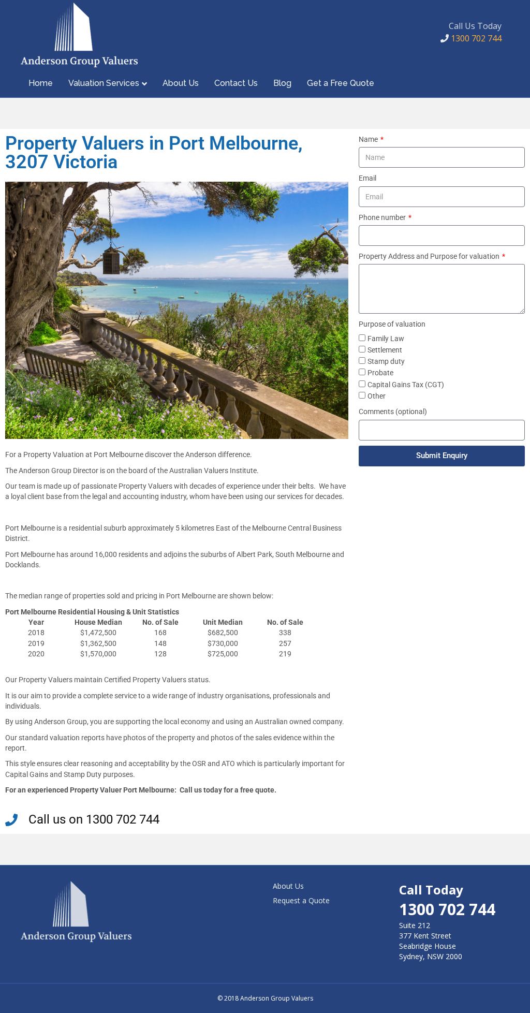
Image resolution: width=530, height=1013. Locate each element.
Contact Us (236, 83)
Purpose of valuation (392, 324)
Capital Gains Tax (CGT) (405, 384)
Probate (380, 373)
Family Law (385, 338)
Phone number (383, 217)
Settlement (384, 350)
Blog (282, 83)
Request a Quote (301, 900)
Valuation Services (103, 83)
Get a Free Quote (340, 83)
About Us (181, 83)
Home (40, 83)
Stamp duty (386, 361)
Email (367, 178)
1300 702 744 (475, 38)
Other (376, 396)
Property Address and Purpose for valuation (430, 256)
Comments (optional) (393, 411)
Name (369, 139)
